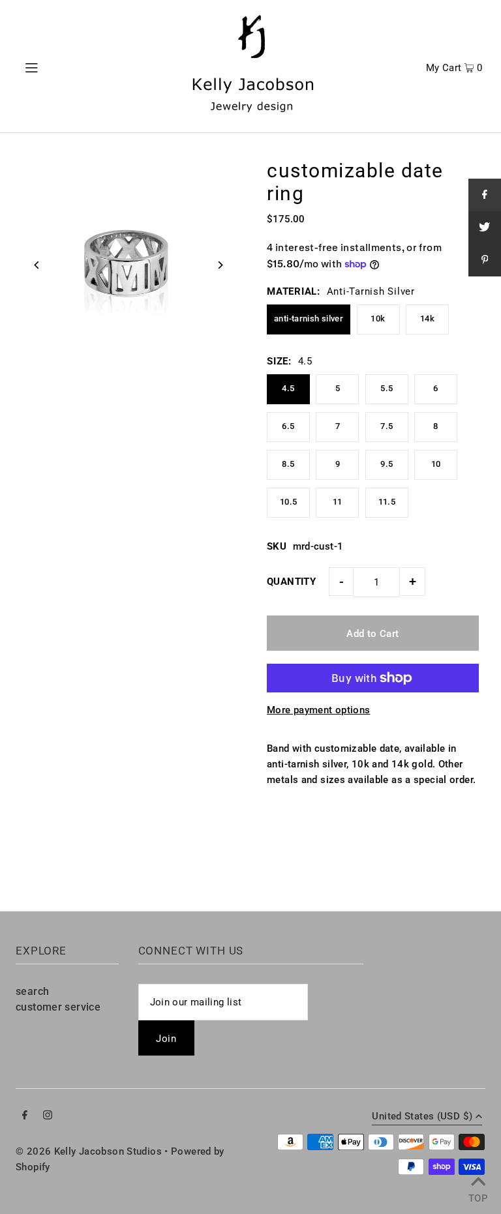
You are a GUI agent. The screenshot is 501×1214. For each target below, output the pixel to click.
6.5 (288, 426)
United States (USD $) (422, 1117)
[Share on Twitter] (484, 227)
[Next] (219, 265)
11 (337, 502)
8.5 (288, 464)
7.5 (386, 426)
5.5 (386, 388)
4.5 (288, 388)
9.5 (386, 464)
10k (378, 318)
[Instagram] (47, 1116)
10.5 (288, 502)
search (32, 991)
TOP (478, 1196)
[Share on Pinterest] (484, 260)
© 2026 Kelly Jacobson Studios (89, 1151)
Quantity (291, 581)
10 (436, 464)
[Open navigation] (56, 66)
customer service (58, 1007)
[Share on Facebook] (484, 195)
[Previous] (37, 265)
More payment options (319, 710)
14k (427, 318)
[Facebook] (24, 1116)
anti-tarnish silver (308, 318)
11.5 (387, 502)
